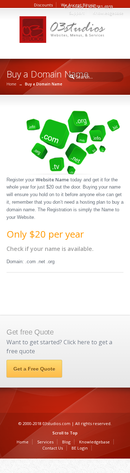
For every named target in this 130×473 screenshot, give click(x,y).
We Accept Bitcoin (78, 5)
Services (45, 442)
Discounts (43, 5)
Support (76, 13)
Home (11, 84)
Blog (66, 442)
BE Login (80, 448)
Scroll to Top (65, 433)
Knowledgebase (108, 13)
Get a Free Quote (34, 369)
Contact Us (52, 448)
